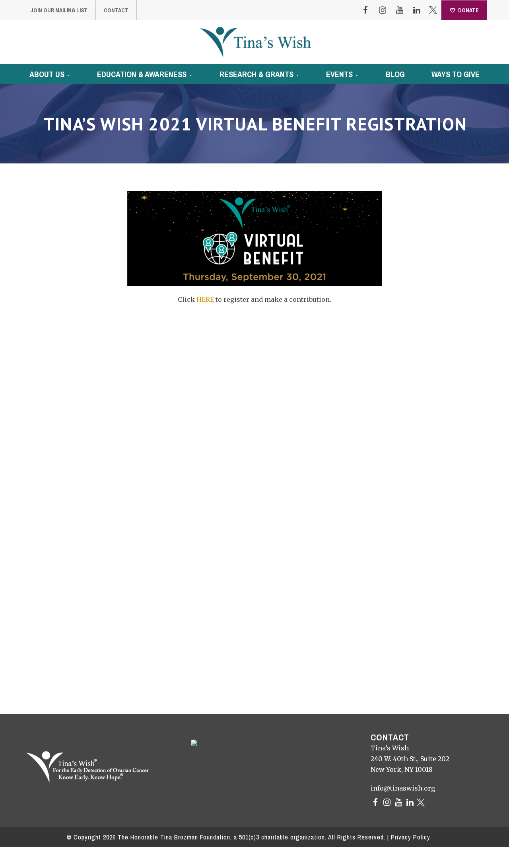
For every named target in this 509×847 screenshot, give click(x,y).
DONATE (468, 10)
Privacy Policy (410, 837)
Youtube (399, 10)
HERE (205, 299)
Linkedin (416, 10)
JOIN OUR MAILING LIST (58, 10)
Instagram (382, 10)
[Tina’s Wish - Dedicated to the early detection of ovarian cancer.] (255, 42)
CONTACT (116, 10)
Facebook (365, 10)
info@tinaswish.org (403, 788)
